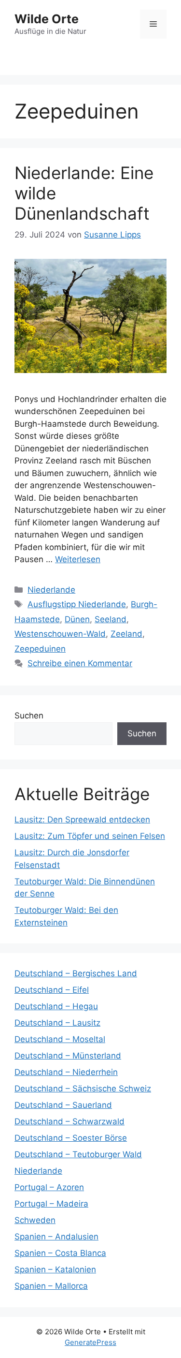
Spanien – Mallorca (51, 1286)
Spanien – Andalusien (56, 1236)
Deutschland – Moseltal (59, 1039)
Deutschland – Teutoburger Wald (78, 1154)
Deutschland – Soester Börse (70, 1138)
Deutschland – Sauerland (63, 1105)
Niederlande (51, 590)
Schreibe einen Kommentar (80, 663)
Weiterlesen (77, 559)
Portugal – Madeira (51, 1204)
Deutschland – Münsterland (67, 1055)
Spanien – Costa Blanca (60, 1253)
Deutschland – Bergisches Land (75, 973)
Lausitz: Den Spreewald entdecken (82, 819)
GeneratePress (90, 1342)
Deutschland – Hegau (56, 1006)
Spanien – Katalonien (55, 1269)
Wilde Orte (46, 19)
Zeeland (126, 634)
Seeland (110, 619)
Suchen (28, 715)
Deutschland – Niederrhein (66, 1072)
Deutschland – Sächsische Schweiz (82, 1088)
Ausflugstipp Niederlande (77, 604)
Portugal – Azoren (49, 1187)
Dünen (77, 619)
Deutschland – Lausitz (57, 1023)
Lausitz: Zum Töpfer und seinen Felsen (89, 836)
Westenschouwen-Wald (60, 634)
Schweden (35, 1220)
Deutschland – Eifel (51, 990)
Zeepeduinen (40, 649)
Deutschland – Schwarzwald (69, 1121)
